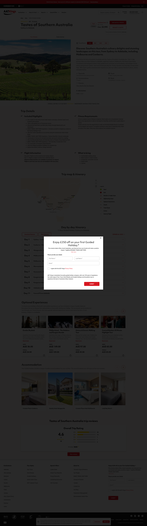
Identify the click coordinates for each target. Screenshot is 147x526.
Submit (92, 284)
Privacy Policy (69, 268)
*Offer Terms (73, 252)
